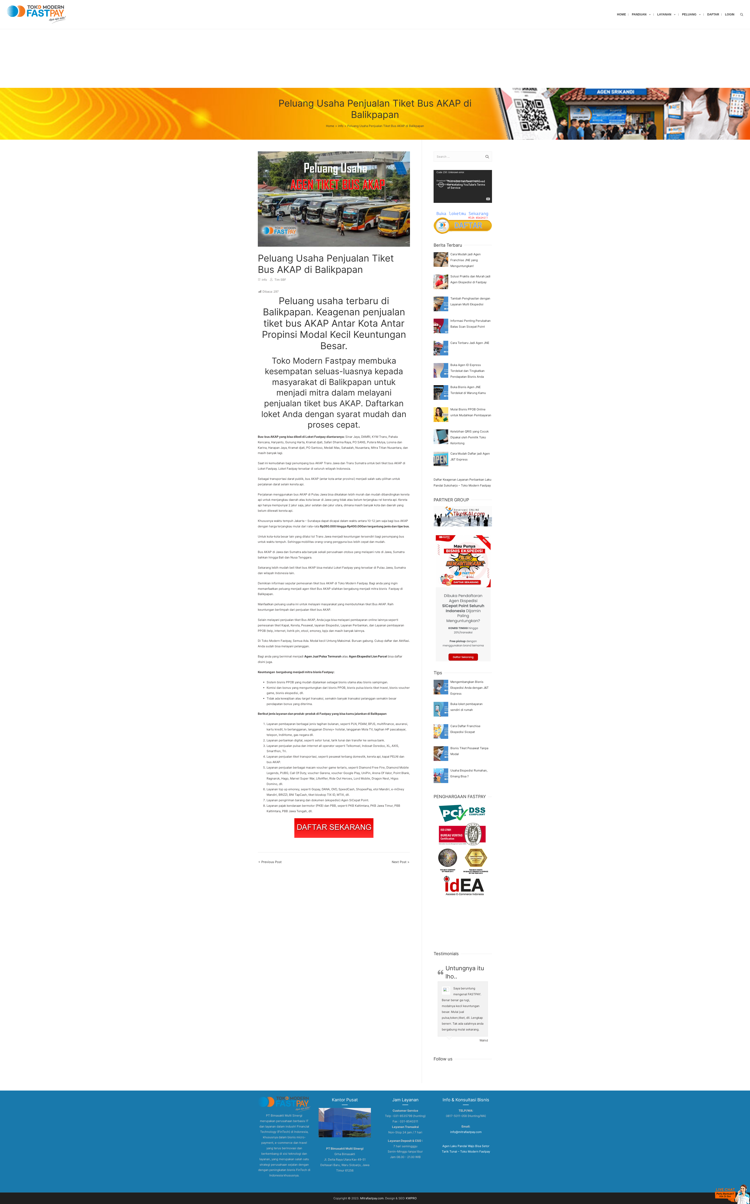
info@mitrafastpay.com (466, 1132)
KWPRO (411, 1198)
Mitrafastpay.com (372, 1198)
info (264, 279)
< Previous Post (270, 862)
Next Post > (401, 862)
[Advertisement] (375, 58)
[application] (463, 186)
